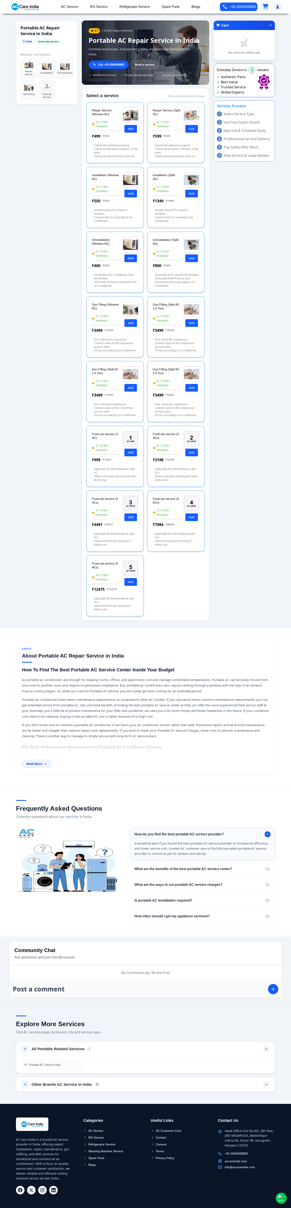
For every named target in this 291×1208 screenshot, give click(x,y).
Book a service (144, 64)
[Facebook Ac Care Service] (20, 1190)
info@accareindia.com (240, 1167)
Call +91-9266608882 (111, 64)
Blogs (92, 1164)
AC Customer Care (168, 1130)
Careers (161, 1144)
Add (131, 129)
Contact (161, 1137)
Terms (160, 1151)
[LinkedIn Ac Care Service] (53, 1190)
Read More (34, 764)
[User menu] (277, 7)
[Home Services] (25, 7)
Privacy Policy (165, 1158)
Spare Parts (96, 1158)
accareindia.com (236, 1161)
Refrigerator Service (101, 1144)
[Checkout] (265, 7)
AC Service (95, 1130)
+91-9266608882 (243, 7)
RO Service (96, 1137)
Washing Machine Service (105, 1151)
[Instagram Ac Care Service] (42, 1190)
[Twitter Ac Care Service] (31, 1190)
